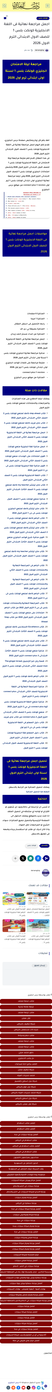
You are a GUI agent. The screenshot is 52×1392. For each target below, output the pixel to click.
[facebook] (18, 1388)
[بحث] (4, 6)
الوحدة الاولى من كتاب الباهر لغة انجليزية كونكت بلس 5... (38, 939)
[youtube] (23, 1388)
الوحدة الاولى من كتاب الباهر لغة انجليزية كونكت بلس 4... (14, 939)
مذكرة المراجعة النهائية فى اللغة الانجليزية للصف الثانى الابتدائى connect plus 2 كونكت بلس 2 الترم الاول (26, 692)
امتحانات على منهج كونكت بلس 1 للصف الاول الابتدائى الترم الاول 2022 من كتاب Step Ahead (26, 617)
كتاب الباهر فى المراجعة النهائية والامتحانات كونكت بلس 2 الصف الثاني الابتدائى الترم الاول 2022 (28, 570)
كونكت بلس (43, 18)
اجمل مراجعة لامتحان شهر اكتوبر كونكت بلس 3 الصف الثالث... (38, 912)
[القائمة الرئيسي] (47, 6)
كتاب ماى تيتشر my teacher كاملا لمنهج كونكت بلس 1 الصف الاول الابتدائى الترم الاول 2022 (25, 556)
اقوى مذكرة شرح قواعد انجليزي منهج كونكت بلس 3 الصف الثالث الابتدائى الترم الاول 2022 (27, 542)
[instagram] (33, 1388)
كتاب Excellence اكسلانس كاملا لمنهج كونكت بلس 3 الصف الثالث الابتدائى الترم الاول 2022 (26, 631)
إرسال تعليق (39, 966)
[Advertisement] (26, 113)
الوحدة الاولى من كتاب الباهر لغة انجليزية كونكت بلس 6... (14, 912)
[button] (38, 858)
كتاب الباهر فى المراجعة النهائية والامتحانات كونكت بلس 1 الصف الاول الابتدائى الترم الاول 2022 (29, 584)
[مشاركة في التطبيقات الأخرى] (15, 858)
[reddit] (13, 1388)
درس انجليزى (13, 1383)
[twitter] (28, 1388)
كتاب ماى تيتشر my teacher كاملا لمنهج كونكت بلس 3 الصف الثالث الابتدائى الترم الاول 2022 (26, 489)
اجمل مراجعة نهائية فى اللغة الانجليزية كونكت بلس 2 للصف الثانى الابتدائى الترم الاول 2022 (27, 437)
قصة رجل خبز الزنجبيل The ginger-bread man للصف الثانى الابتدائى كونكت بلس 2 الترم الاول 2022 (25, 666)
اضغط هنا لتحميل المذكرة (37, 792)
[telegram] (39, 1388)
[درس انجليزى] (26, 6)
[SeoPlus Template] (42, 1383)
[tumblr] (8, 1388)
